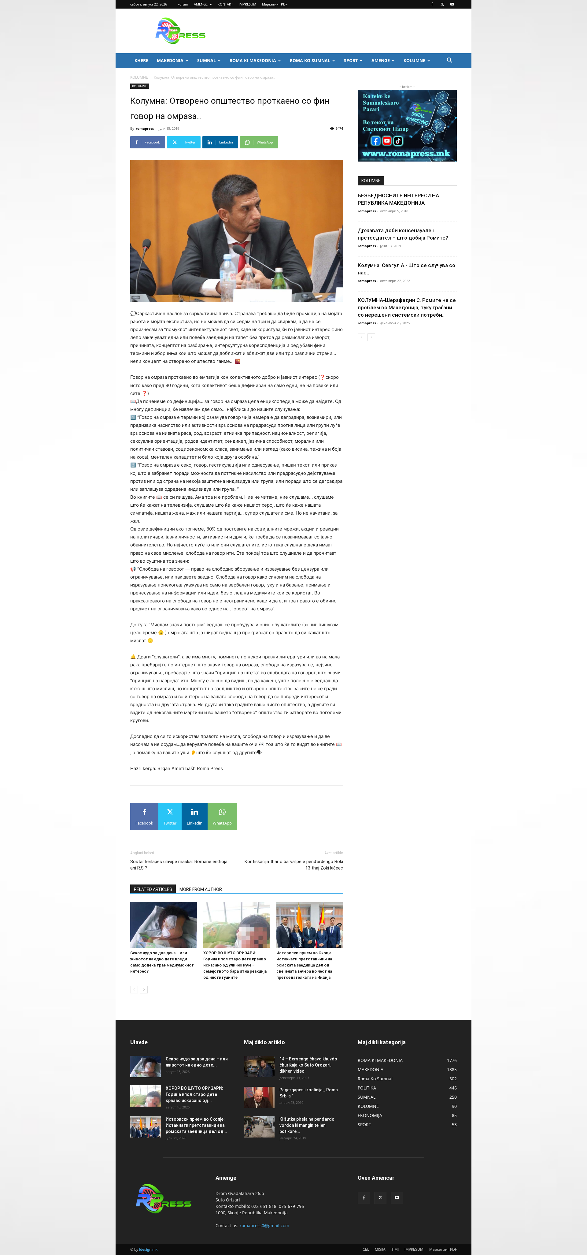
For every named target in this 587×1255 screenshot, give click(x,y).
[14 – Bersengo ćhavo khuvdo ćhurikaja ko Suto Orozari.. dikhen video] (259, 1066)
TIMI (395, 1249)
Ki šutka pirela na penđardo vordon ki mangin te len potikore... (306, 1125)
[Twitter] (442, 4)
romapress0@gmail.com (264, 1225)
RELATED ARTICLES (153, 889)
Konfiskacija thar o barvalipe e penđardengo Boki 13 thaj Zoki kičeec (294, 865)
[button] (449, 61)
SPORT (351, 60)
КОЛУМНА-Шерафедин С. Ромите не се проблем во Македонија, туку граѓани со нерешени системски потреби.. (407, 307)
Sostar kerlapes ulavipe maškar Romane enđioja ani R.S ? (178, 865)
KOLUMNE (414, 60)
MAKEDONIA (170, 60)
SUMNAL (206, 60)
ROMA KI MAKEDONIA (253, 60)
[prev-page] (134, 989)
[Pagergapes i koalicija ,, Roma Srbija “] (259, 1097)
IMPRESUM (247, 4)
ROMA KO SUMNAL (310, 60)
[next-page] (144, 989)
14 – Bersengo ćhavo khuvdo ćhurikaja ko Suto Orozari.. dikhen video (308, 1065)
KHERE (141, 60)
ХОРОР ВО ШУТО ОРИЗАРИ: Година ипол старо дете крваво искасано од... (194, 1094)
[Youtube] (452, 4)
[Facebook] (432, 4)
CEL (366, 1249)
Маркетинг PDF (274, 4)
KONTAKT (225, 4)
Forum (183, 4)
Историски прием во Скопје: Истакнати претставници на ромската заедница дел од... (196, 1125)
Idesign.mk (148, 1249)
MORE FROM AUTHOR (200, 889)
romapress (145, 128)
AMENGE (201, 4)
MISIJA (380, 1249)
